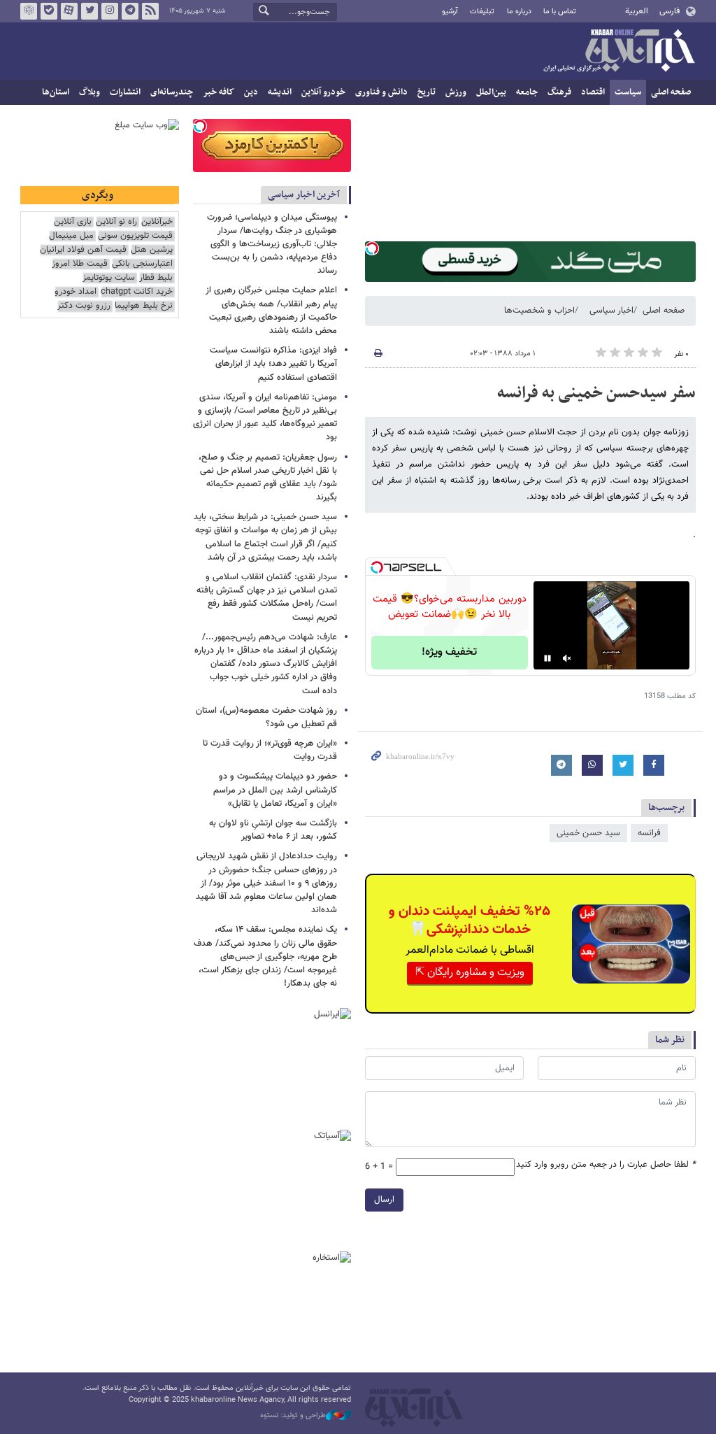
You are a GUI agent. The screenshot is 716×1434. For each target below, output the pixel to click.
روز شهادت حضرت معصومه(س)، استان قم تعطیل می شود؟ (266, 717)
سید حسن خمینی (588, 833)
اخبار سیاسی (611, 311)
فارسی (669, 11)
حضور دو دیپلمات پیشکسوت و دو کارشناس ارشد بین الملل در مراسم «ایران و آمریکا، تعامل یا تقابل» (275, 789)
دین (251, 92)
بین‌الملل (491, 92)
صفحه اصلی (671, 92)
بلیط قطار (156, 278)
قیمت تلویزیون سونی (135, 236)
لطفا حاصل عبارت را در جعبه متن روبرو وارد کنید (606, 1165)
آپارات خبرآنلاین (69, 11)
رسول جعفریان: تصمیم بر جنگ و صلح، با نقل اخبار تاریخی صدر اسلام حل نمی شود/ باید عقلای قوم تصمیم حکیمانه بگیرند (268, 477)
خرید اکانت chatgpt (137, 292)
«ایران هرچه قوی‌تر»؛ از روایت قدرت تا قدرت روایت (270, 750)
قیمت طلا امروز (80, 264)
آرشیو (450, 11)
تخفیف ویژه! (449, 652)
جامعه (527, 92)
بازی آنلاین (73, 222)
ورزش (455, 92)
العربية (636, 11)
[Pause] (547, 658)
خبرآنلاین (619, 52)
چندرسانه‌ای (171, 92)
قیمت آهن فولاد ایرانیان (83, 250)
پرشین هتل (152, 250)
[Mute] (567, 658)
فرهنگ (559, 92)
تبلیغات (482, 11)
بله (49, 11)
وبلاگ (89, 92)
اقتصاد (593, 92)
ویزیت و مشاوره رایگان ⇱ (469, 972)
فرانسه (649, 833)
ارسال (384, 1200)
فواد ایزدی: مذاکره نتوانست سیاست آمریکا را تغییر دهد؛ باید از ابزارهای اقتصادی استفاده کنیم (273, 363)
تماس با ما (559, 11)
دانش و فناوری (381, 92)
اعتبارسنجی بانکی (142, 264)
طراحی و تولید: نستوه (293, 1415)
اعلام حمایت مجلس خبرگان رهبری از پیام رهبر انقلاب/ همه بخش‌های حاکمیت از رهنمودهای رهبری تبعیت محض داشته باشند (271, 310)
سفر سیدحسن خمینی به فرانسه (596, 393)
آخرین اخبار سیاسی (304, 195)
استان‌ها (55, 92)
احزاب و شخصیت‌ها (539, 311)
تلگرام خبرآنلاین (130, 11)
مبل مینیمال (71, 236)
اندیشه (280, 92)
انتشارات (125, 92)
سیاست (628, 92)
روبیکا (28, 11)
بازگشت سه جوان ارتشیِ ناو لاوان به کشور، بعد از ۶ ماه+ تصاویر (273, 830)
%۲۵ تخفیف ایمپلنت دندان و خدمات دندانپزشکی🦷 (469, 920)
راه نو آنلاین (116, 222)
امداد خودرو (75, 292)
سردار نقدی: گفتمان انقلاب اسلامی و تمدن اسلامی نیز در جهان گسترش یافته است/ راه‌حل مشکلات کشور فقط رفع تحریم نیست (266, 597)
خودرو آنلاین (323, 92)
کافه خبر (218, 92)
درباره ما (519, 11)
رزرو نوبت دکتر (83, 306)
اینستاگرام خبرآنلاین (109, 11)
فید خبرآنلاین (150, 11)
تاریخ (426, 92)
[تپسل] (372, 248)
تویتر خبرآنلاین (89, 11)
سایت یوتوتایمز (109, 278)
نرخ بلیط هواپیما (144, 306)
